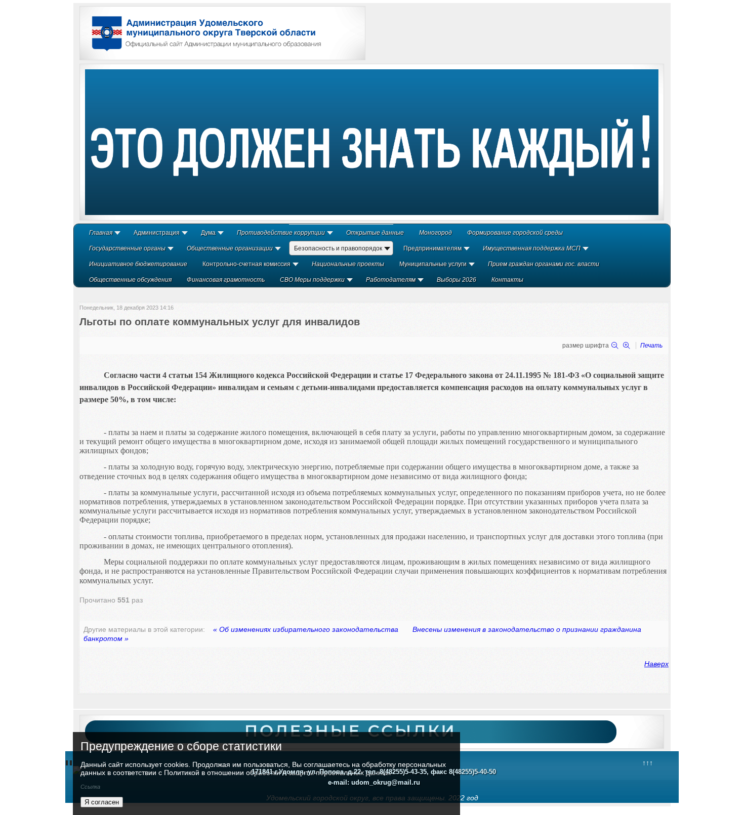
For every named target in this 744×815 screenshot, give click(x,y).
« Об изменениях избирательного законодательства (305, 629)
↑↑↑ (647, 763)
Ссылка (90, 787)
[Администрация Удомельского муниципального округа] (203, 52)
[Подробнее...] (371, 142)
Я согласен (102, 802)
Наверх (656, 664)
